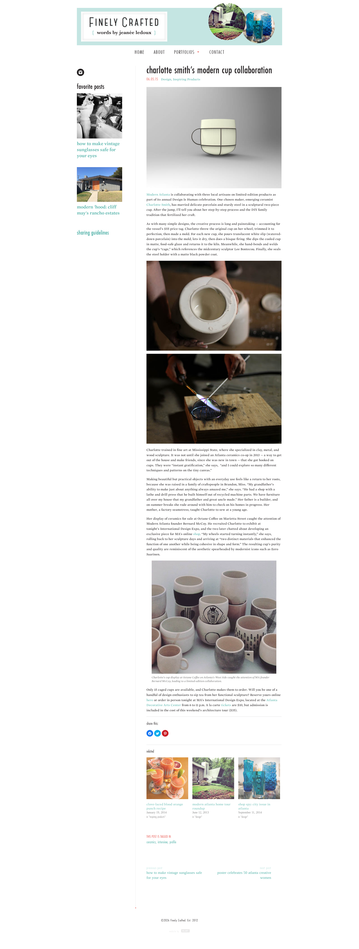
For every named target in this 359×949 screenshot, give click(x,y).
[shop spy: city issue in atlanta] (259, 778)
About (159, 52)
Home (140, 52)
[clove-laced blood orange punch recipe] (167, 778)
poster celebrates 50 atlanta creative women (244, 872)
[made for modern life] (124, 26)
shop (196, 534)
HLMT (185, 931)
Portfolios (184, 52)
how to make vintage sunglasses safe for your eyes (174, 872)
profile (173, 842)
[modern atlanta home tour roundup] (213, 778)
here (149, 700)
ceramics (151, 842)
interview (163, 842)
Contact (217, 52)
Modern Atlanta (158, 194)
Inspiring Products (186, 79)
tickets (226, 705)
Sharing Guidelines (93, 232)
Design (166, 79)
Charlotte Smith (158, 204)
